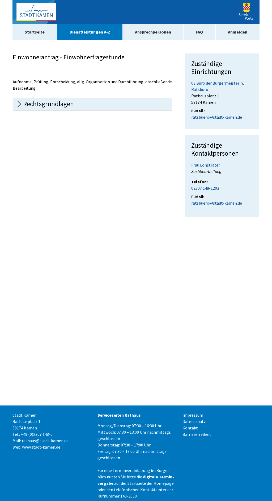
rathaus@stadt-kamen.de (45, 440)
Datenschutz (194, 421)
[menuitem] (34, 32)
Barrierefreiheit (196, 434)
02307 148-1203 (205, 188)
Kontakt (190, 427)
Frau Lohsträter (205, 165)
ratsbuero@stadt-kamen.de (216, 117)
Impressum (192, 415)
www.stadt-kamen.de (41, 447)
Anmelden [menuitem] (237, 32)
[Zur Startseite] (36, 12)
